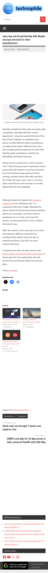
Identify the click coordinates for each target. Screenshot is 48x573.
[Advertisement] (24, 77)
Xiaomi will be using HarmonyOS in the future (22, 253)
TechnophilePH (23, 49)
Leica (21, 410)
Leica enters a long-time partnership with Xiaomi (10, 343)
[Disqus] (24, 480)
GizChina (13, 270)
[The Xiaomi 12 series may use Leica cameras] (11, 313)
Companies (21, 416)
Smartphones (9, 416)
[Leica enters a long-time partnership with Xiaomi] (11, 335)
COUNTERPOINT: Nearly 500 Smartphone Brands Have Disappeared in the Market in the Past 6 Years (24, 534)
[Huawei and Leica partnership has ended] (32, 313)
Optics (26, 410)
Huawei (15, 410)
